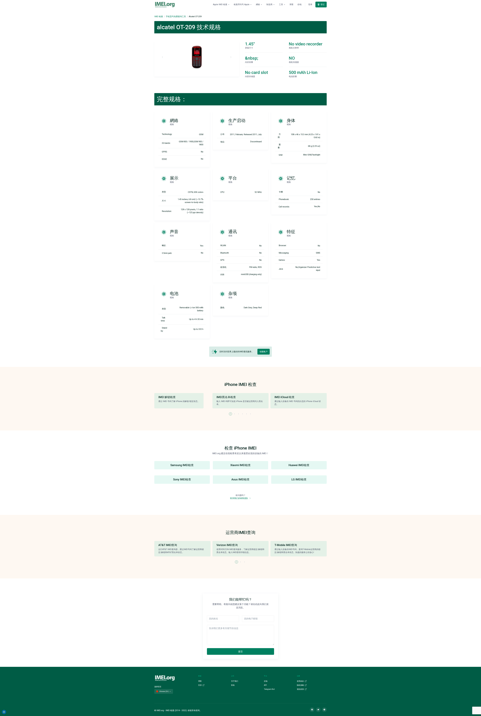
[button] (230, 413)
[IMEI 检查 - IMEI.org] (164, 4)
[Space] (164, 677)
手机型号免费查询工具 (176, 16)
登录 (310, 4)
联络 (233, 685)
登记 (322, 4)
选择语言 (157, 687)
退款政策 (300, 689)
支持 (200, 685)
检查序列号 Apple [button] (241, 4)
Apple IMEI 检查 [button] (220, 4)
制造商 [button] (269, 4)
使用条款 (300, 681)
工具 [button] (281, 4)
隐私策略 (300, 685)
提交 (240, 651)
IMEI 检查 (158, 16)
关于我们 (234, 681)
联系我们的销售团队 (239, 498)
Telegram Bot (269, 689)
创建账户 (264, 351)
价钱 (299, 4)
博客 (291, 4)
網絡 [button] (258, 4)
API (265, 685)
